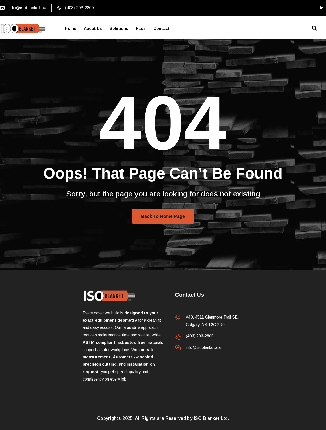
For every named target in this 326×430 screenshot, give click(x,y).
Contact (161, 28)
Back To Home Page (163, 216)
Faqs (141, 28)
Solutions (119, 28)
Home (70, 28)
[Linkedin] (321, 8)
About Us (93, 28)
